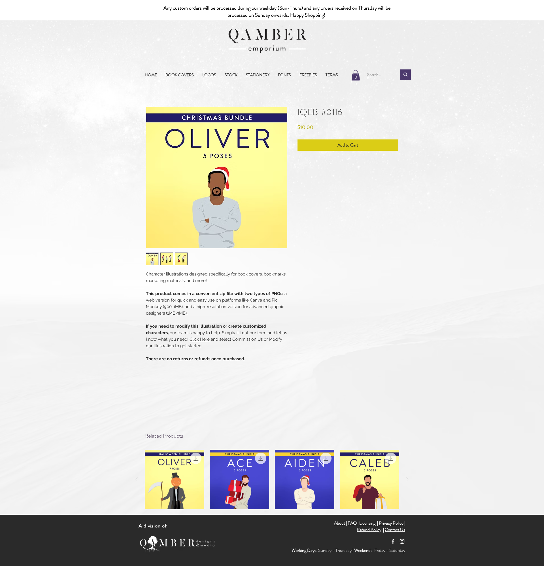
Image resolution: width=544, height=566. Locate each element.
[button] (231, 75)
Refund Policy (369, 529)
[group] (272, 480)
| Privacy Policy (390, 523)
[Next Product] (407, 479)
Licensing (367, 523)
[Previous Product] (136, 479)
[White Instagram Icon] (402, 541)
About (339, 523)
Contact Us (395, 529)
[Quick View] (174, 479)
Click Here (200, 339)
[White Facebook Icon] (393, 541)
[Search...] (405, 74)
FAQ (352, 523)
